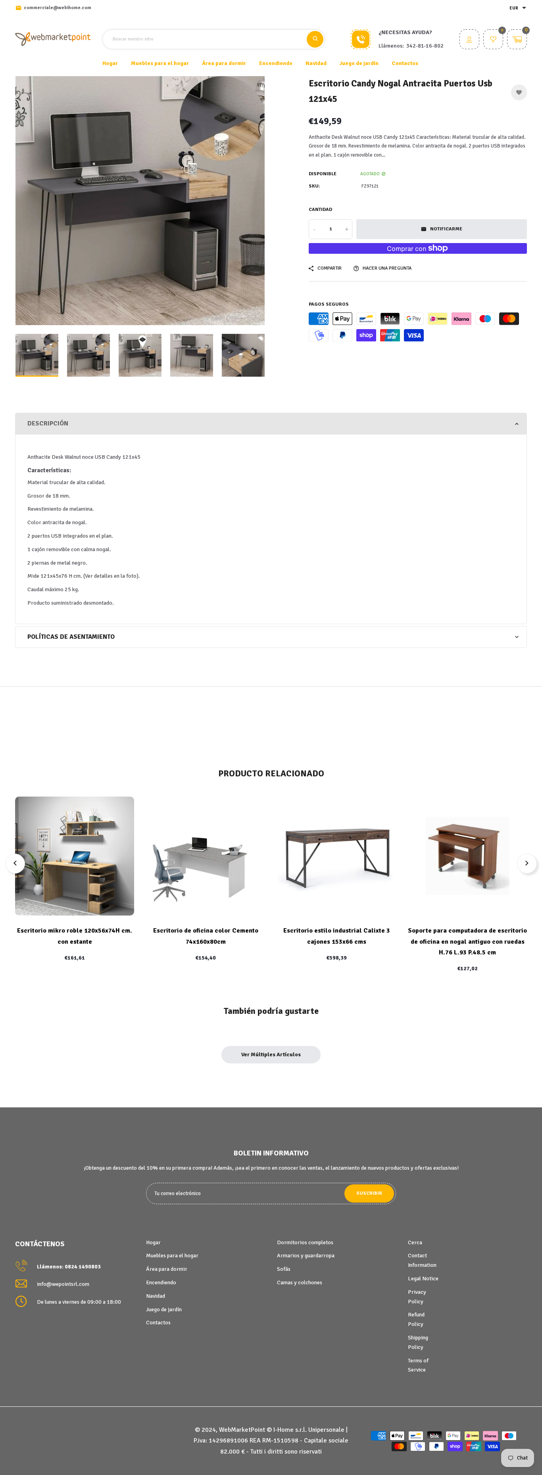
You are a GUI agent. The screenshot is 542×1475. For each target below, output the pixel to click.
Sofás (283, 1269)
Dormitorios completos (305, 1242)
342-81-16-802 (425, 45)
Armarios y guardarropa (305, 1255)
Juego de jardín (164, 1309)
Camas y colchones (299, 1282)
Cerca (415, 1242)
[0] (493, 40)
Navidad (155, 1296)
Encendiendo (161, 1282)
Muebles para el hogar (172, 1255)
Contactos (405, 63)
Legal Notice (423, 1278)
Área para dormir (166, 1269)
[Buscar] (315, 39)
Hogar (110, 63)
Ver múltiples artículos (271, 1054)
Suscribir (369, 1193)
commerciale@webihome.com (57, 8)
